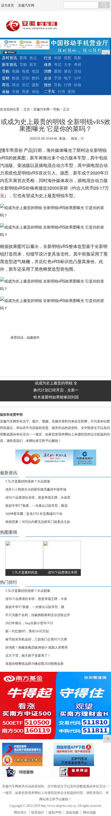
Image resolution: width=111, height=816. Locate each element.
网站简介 (20, 812)
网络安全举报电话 (79, 748)
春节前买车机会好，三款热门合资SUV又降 (36, 639)
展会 (67, 71)
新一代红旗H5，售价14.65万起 (27, 631)
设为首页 (7, 5)
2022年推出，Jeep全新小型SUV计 (29, 623)
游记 (25, 85)
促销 (5, 78)
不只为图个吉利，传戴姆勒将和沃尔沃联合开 (37, 615)
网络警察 (27, 772)
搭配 (67, 58)
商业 (15, 85)
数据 (15, 78)
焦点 (33, 58)
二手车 (49, 92)
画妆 (35, 92)
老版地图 (72, 812)
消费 (47, 71)
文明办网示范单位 (27, 760)
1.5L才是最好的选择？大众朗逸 (27, 481)
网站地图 (89, 812)
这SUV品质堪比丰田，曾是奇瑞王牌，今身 (36, 599)
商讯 (5, 85)
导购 (23, 65)
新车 (33, 65)
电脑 (15, 71)
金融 (5, 92)
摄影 (35, 85)
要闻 (23, 58)
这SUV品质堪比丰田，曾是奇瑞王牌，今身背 (37, 497)
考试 (57, 65)
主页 (26, 109)
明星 (57, 58)
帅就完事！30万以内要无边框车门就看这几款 (37, 522)
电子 (67, 78)
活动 (77, 71)
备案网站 (79, 772)
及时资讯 (9, 58)
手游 (57, 78)
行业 (47, 58)
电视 (25, 71)
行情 (67, 85)
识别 (25, 78)
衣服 (15, 92)
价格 (77, 85)
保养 (47, 65)
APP (77, 78)
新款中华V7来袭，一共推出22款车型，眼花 (36, 506)
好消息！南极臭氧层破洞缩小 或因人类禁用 (36, 647)
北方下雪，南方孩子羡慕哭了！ (28, 655)
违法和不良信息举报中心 (27, 748)
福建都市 (33, 338)
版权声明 (54, 812)
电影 (77, 58)
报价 (47, 85)
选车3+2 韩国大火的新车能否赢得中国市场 (35, 489)
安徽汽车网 (26, 5)
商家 (25, 92)
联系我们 (37, 812)
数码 (35, 78)
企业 (47, 78)
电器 (35, 71)
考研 (77, 65)
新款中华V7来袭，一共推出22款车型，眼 (34, 607)
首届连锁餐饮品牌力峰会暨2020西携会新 (34, 664)
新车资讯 (9, 65)
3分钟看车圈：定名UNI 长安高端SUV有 (34, 514)
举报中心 (79, 760)
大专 (67, 65)
